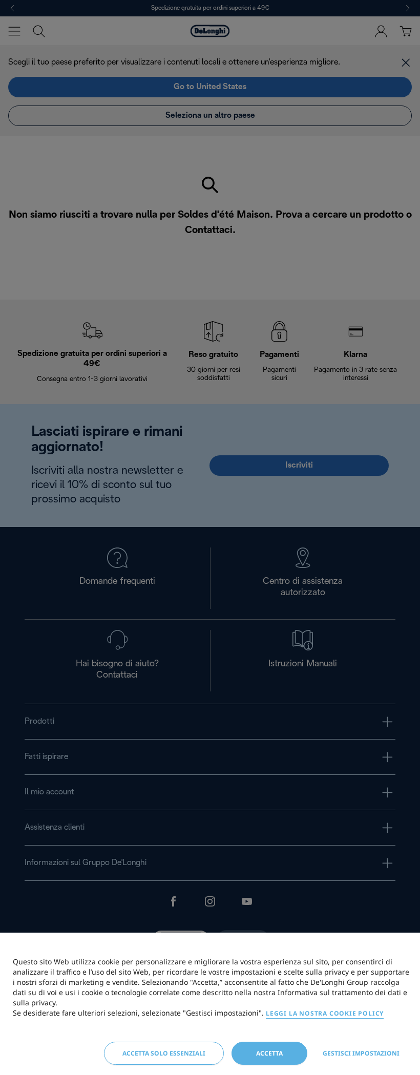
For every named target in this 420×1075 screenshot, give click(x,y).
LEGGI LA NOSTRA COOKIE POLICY (325, 1013)
